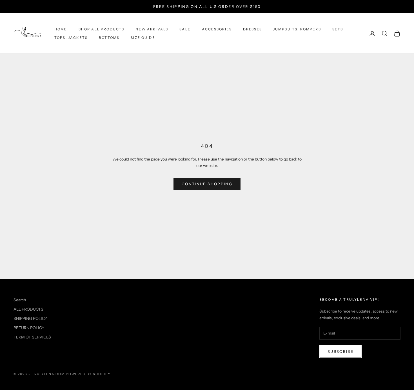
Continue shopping (207, 184)
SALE (185, 29)
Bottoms (109, 37)
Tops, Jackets (71, 37)
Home (60, 29)
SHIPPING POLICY (30, 318)
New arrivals (151, 29)
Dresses (252, 29)
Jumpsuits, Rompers (297, 29)
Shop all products (101, 29)
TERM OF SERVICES (32, 337)
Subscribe (340, 351)
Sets (337, 29)
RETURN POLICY (29, 327)
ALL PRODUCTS (28, 309)
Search (20, 299)
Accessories (217, 29)
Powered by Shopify (88, 374)
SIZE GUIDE (143, 37)
